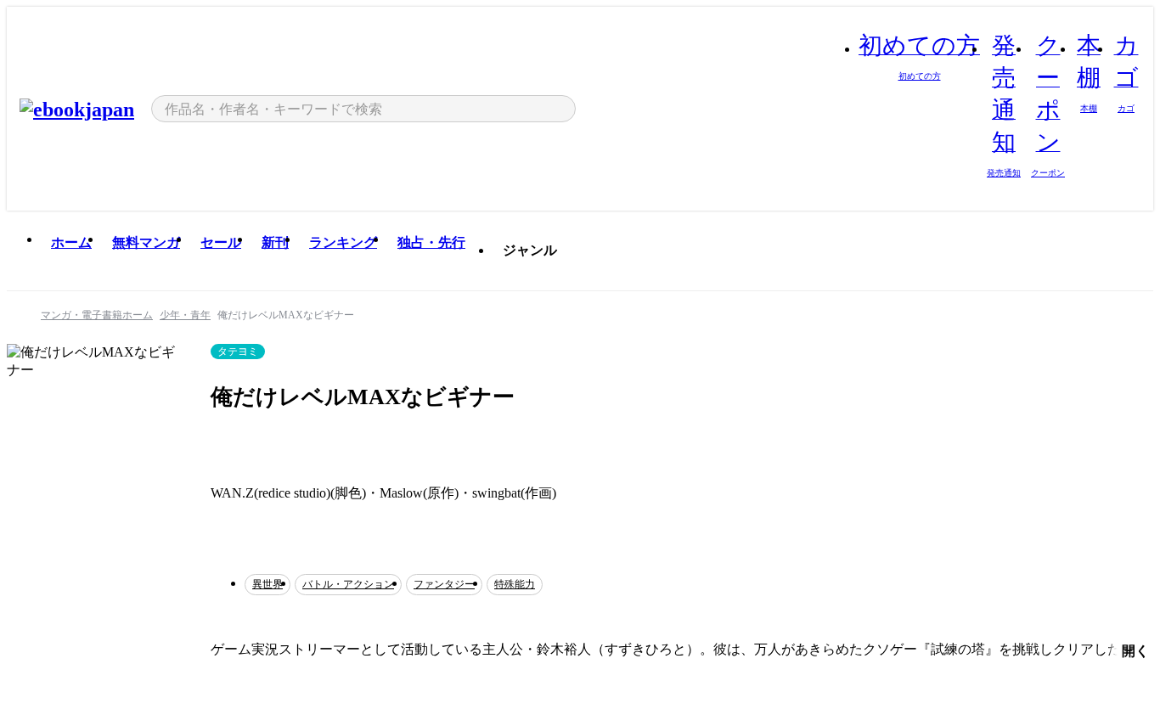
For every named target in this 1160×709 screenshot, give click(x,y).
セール (220, 242)
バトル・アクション (348, 584)
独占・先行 (431, 242)
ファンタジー (444, 584)
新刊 (275, 242)
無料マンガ (146, 242)
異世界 (267, 584)
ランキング (343, 242)
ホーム (71, 242)
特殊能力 (514, 584)
